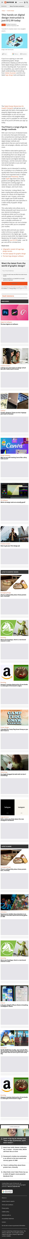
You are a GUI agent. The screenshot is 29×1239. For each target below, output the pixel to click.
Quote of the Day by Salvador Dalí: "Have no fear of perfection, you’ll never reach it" (14, 1140)
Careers (4, 1222)
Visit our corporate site (14, 1186)
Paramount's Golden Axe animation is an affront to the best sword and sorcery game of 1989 (15, 1158)
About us (4, 1198)
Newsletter (24, 54)
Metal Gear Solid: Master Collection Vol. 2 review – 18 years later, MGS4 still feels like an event (15, 1149)
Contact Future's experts (8, 1201)
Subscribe (21, 2)
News (3, 25)
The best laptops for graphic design (14, 254)
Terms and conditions (7, 1204)
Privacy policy (5, 1208)
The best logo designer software (13, 256)
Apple (8, 179)
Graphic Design (10, 10)
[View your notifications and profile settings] (15, 2)
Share (5, 54)
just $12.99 (13, 240)
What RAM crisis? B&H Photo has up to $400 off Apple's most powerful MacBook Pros (15, 1174)
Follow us (16, 54)
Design (3, 10)
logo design (9, 75)
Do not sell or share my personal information (13, 1225)
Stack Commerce (12, 24)
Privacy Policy (13, 288)
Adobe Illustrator (10, 73)
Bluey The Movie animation (17, 6)
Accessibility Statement (8, 1218)
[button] (27, 2)
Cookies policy (5, 1211)
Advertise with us (6, 1215)
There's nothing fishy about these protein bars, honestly (14, 1166)
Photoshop (14, 177)
